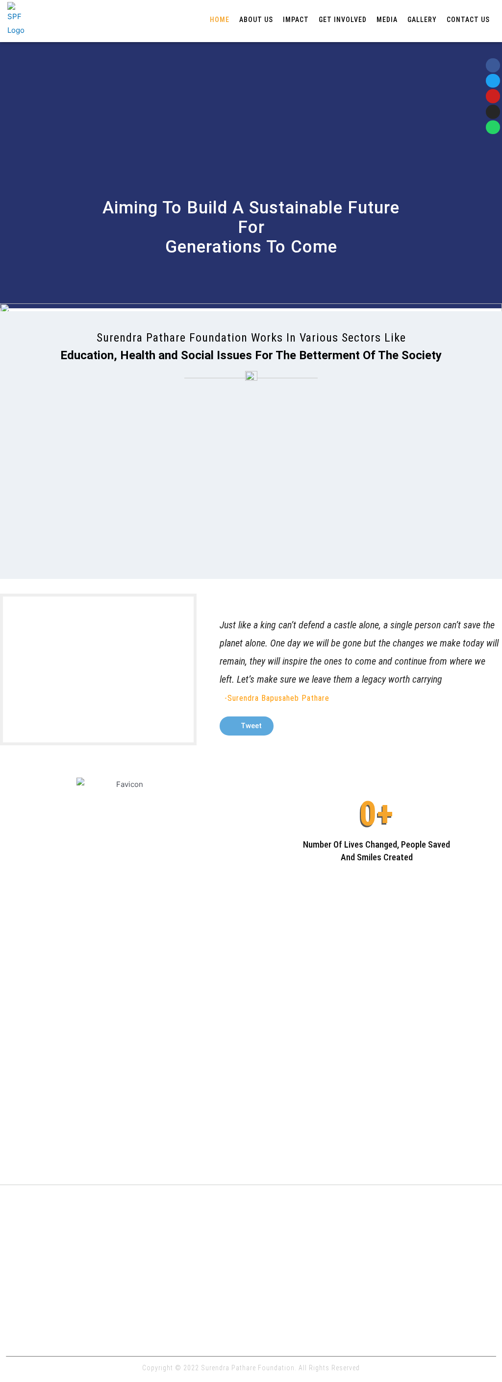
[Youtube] (493, 96)
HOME (219, 19)
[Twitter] (493, 81)
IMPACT (296, 19)
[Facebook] (493, 65)
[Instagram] (493, 112)
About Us (256, 19)
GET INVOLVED (343, 19)
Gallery (422, 19)
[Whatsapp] (493, 127)
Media (387, 19)
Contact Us (468, 19)
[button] (247, 726)
